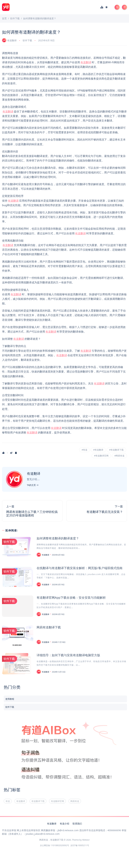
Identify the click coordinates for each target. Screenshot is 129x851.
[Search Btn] (117, 7)
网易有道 (74, 801)
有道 (8, 801)
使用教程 (9, 698)
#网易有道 (119, 455)
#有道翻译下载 (116, 449)
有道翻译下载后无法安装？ (105, 512)
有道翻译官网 (57, 801)
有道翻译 (12, 40)
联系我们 (77, 823)
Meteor (86, 839)
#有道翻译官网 (101, 455)
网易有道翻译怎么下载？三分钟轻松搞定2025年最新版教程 (32, 513)
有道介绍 (64, 823)
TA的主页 (31, 485)
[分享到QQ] (16, 453)
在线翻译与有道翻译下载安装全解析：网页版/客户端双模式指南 (79, 568)
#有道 (84, 449)
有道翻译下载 (38, 801)
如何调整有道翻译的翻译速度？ (58, 538)
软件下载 (27, 40)
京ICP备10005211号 (79, 845)
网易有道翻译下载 (49, 627)
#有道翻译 (98, 449)
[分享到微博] (11, 453)
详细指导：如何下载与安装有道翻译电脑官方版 (68, 655)
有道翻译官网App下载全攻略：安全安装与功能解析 (71, 597)
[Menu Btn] (124, 7)
